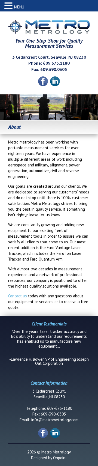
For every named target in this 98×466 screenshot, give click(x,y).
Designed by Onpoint (49, 457)
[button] (9, 6)
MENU (19, 7)
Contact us (17, 295)
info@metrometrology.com (54, 419)
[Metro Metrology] (49, 27)
